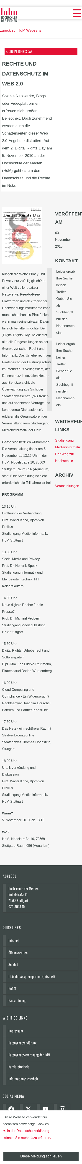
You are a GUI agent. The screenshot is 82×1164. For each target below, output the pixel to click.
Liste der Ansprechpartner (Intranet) (31, 976)
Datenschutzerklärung (22, 1043)
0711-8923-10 (16, 906)
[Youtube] (46, 1110)
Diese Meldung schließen (41, 1156)
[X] (29, 1110)
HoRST (12, 988)
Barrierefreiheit (18, 1067)
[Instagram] (63, 1110)
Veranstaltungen (67, 486)
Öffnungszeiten (18, 952)
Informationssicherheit (23, 1078)
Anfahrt (13, 964)
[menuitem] (77, 13)
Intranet (13, 940)
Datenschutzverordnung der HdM (29, 1055)
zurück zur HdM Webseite (20, 30)
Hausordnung (17, 1000)
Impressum (15, 1031)
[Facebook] (12, 1110)
